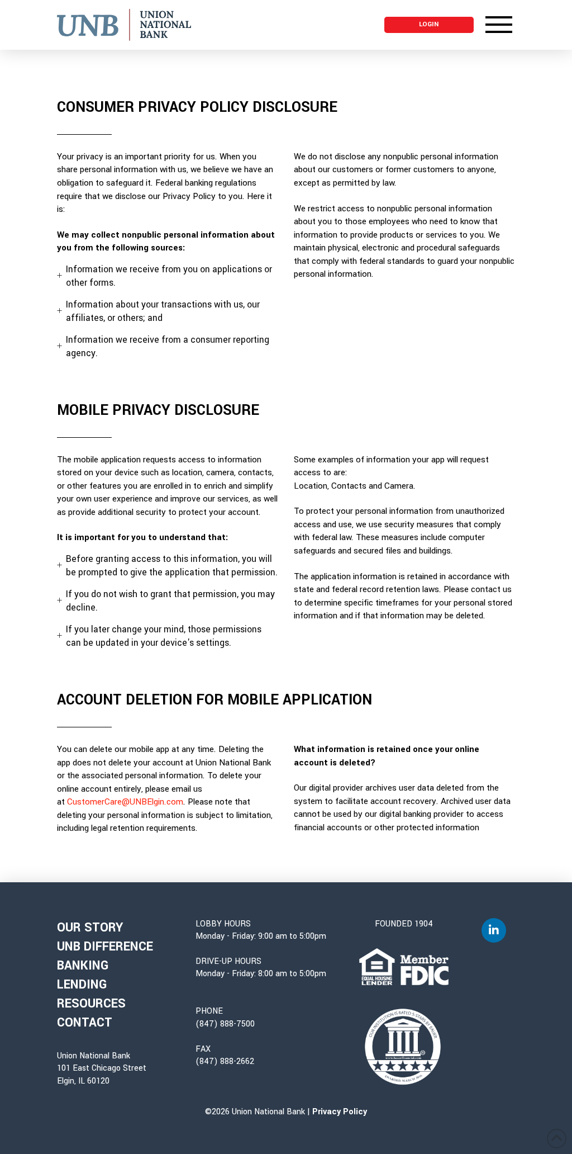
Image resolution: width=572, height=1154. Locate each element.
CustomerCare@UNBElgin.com (125, 802)
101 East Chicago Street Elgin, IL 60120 (101, 1074)
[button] (429, 25)
